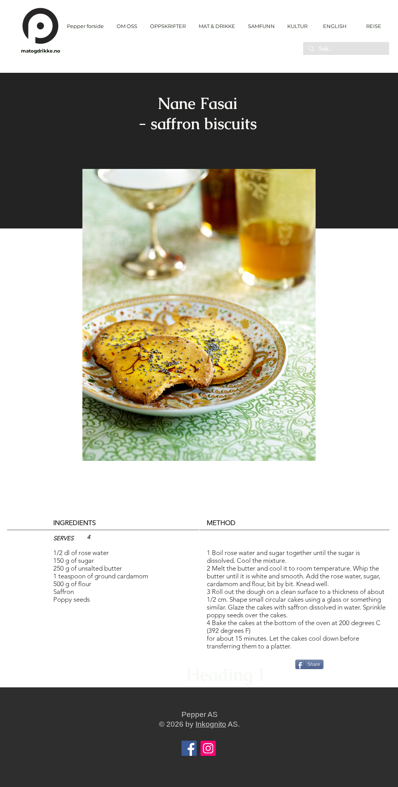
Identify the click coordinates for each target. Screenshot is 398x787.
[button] (167, 26)
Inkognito (211, 724)
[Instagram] (208, 748)
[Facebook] (189, 748)
